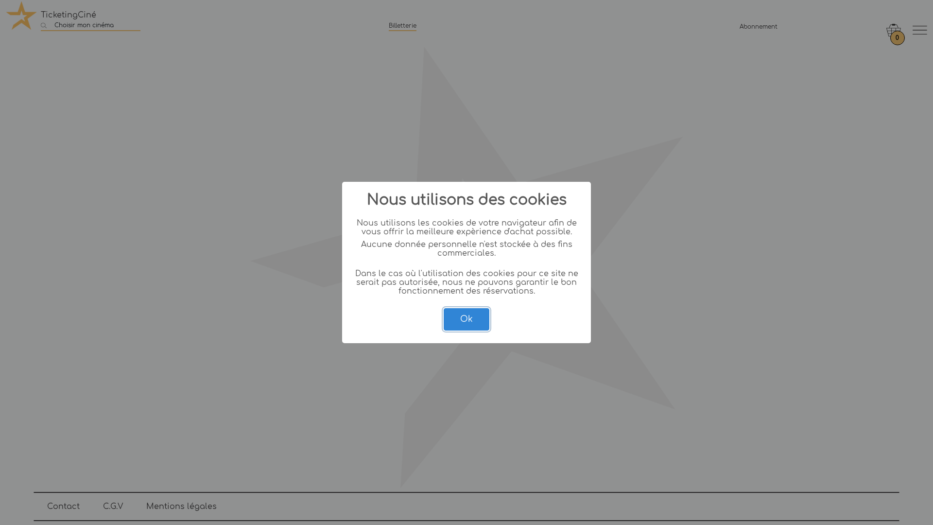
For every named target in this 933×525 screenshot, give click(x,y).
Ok (466, 319)
